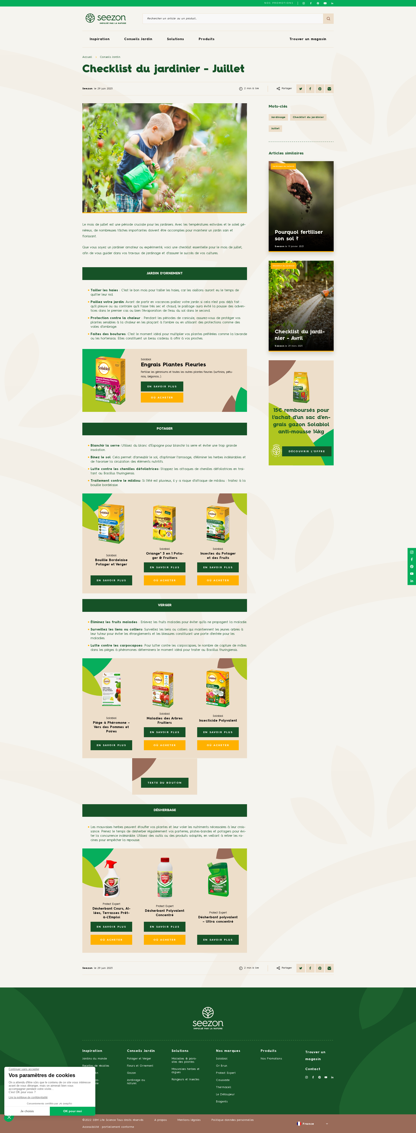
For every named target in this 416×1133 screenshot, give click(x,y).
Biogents (222, 1101)
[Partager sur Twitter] (300, 88)
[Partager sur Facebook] (310, 88)
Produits (206, 39)
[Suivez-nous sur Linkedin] (332, 3)
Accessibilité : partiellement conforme (108, 1127)
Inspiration (99, 39)
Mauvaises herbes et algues (186, 1071)
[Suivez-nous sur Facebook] (310, 3)
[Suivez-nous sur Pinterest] (318, 3)
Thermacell (223, 1087)
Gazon (131, 1073)
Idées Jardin (90, 1073)
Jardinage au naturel (283, 166)
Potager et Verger (139, 1058)
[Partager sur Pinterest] (319, 88)
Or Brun (221, 1065)
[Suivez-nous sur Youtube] (325, 3)
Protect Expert (226, 1073)
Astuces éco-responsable (90, 1082)
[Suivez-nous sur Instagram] (303, 3)
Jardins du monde (94, 1058)
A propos (160, 1120)
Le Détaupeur (225, 1094)
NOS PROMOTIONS (278, 3)
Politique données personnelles (232, 1120)
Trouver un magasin (308, 39)
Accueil (87, 57)
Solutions (175, 39)
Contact (312, 1069)
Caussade (222, 1080)
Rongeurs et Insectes (185, 1079)
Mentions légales (188, 1120)
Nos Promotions (271, 1058)
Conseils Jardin (138, 39)
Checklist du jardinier (284, 266)
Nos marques (228, 1051)
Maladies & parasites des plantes (184, 1060)
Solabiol (222, 1058)
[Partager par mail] (329, 88)
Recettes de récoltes (95, 1065)
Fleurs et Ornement (140, 1065)
